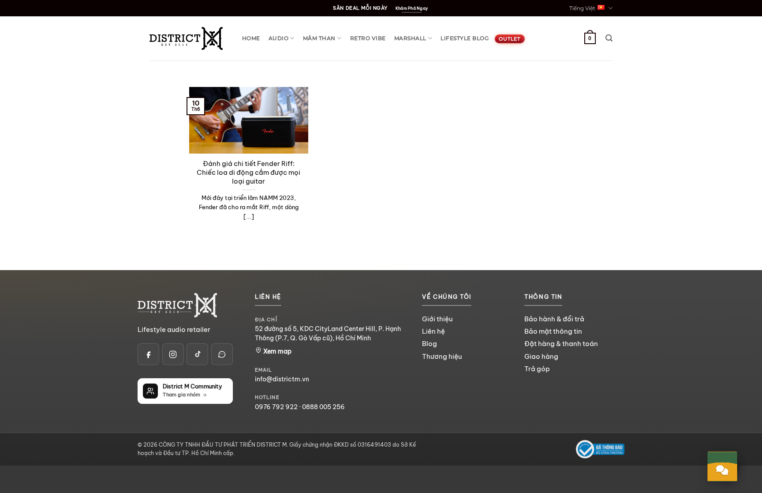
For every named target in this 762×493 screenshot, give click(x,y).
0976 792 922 (276, 407)
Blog (429, 343)
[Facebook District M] (148, 354)
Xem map (276, 351)
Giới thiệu (437, 319)
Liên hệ (433, 331)
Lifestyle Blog (465, 38)
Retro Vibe (368, 38)
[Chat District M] (222, 354)
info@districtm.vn (282, 379)
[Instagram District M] (173, 354)
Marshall (410, 38)
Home (251, 38)
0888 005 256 (323, 407)
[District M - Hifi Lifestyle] (186, 38)
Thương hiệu (442, 356)
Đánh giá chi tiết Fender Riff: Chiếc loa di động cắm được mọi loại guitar (248, 172)
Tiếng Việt (582, 8)
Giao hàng (541, 356)
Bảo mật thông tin (553, 331)
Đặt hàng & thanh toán (561, 343)
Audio (278, 38)
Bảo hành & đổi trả (554, 319)
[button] (609, 38)
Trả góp (537, 369)
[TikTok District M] (197, 354)
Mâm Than (319, 38)
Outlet (509, 39)
